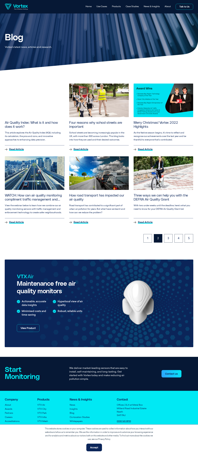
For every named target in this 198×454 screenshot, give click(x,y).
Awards (8, 409)
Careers (9, 417)
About (168, 7)
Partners (9, 413)
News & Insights (152, 7)
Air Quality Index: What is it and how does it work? (31, 124)
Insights (74, 409)
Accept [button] (94, 447)
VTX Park (42, 413)
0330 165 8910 (124, 421)
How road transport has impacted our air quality (96, 197)
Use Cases (101, 7)
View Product (28, 328)
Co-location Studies (80, 417)
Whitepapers (76, 421)
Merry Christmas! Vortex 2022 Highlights (156, 124)
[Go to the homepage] (16, 7)
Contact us (171, 374)
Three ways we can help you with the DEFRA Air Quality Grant (161, 197)
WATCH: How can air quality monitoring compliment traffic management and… (33, 197)
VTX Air (41, 405)
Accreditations (12, 421)
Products (116, 7)
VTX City (41, 409)
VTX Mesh (42, 421)
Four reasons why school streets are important (95, 124)
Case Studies (132, 7)
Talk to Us (184, 7)
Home (89, 7)
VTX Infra (42, 417)
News (72, 405)
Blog (72, 413)
